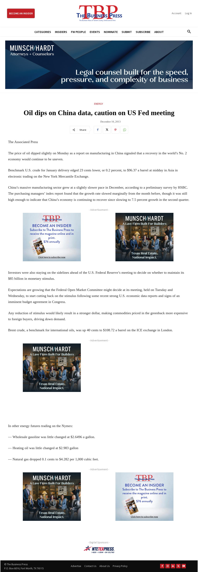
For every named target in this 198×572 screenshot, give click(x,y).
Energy (98, 103)
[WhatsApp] (124, 130)
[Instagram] (167, 566)
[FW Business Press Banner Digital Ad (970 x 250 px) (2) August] (99, 65)
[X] (106, 130)
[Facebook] (98, 130)
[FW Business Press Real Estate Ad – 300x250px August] (144, 237)
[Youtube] (184, 566)
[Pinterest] (115, 130)
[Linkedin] (173, 566)
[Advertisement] (144, 379)
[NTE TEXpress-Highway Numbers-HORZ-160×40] (99, 549)
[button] (188, 31)
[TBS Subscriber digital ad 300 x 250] (51, 237)
